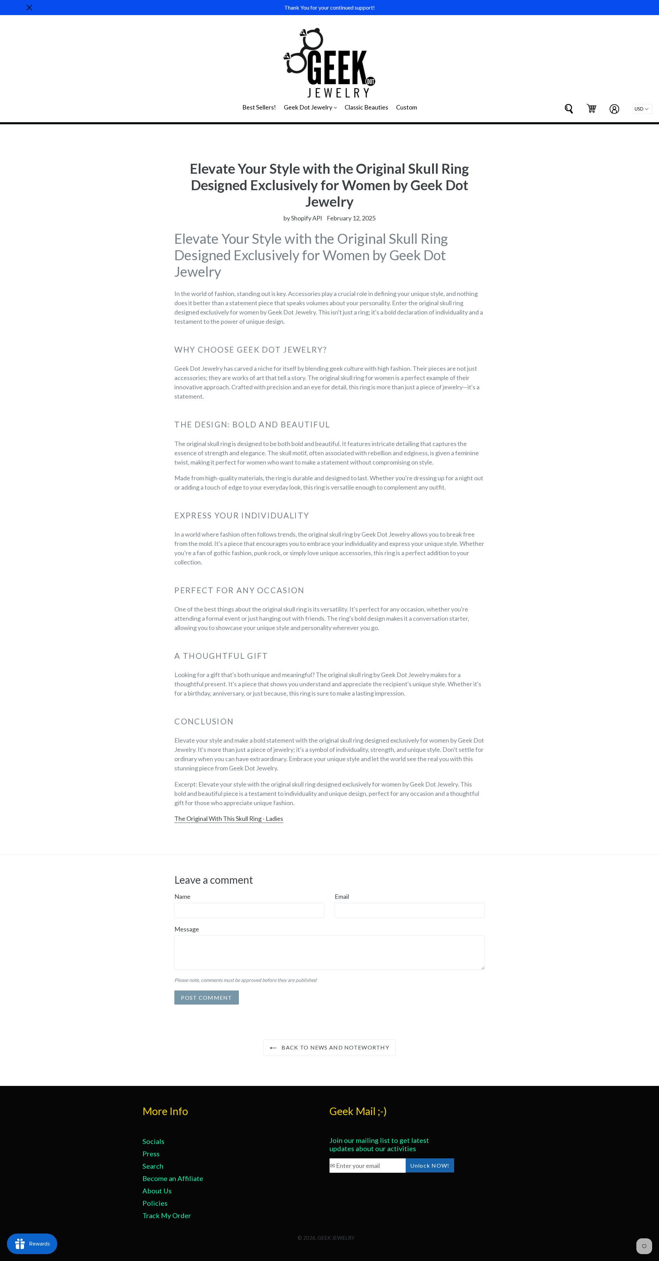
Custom (406, 107)
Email (342, 896)
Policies (154, 1203)
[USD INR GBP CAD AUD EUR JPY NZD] (642, 109)
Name (182, 896)
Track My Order (166, 1215)
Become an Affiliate (172, 1178)
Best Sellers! (259, 107)
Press (151, 1153)
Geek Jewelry (336, 1238)
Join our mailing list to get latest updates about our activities (379, 1144)
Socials (153, 1141)
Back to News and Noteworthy (334, 1047)
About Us (157, 1191)
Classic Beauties (366, 107)
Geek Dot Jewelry (312, 107)
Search (152, 1166)
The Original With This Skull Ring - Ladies (228, 818)
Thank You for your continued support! (329, 7)
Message (186, 929)
